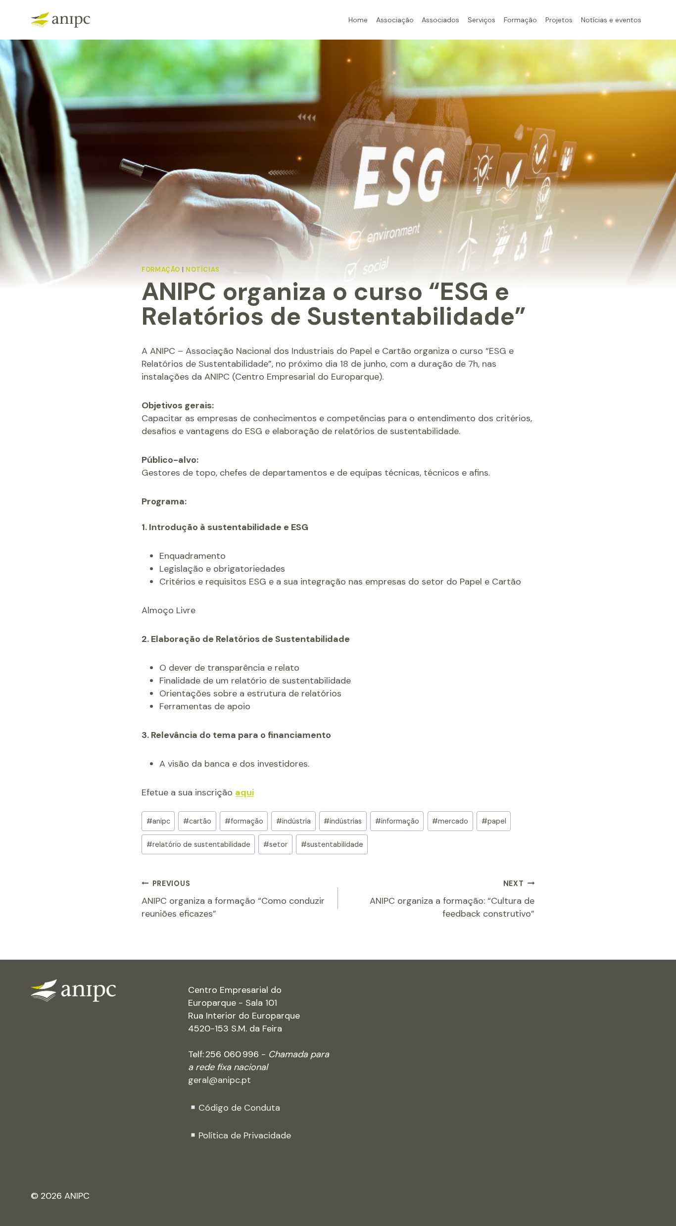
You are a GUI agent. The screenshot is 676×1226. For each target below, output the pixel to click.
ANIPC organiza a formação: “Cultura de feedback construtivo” (452, 899)
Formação (520, 19)
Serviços (481, 19)
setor (275, 844)
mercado (450, 821)
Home (358, 19)
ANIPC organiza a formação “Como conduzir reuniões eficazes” (233, 899)
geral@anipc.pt (219, 1080)
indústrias (343, 821)
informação (397, 821)
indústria (293, 821)
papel (494, 821)
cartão (197, 821)
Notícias (203, 270)
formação (244, 821)
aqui (244, 792)
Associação (395, 19)
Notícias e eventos (611, 19)
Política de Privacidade (244, 1135)
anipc (158, 821)
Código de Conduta (239, 1108)
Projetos (559, 19)
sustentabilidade (332, 844)
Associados (440, 19)
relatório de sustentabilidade (198, 844)
